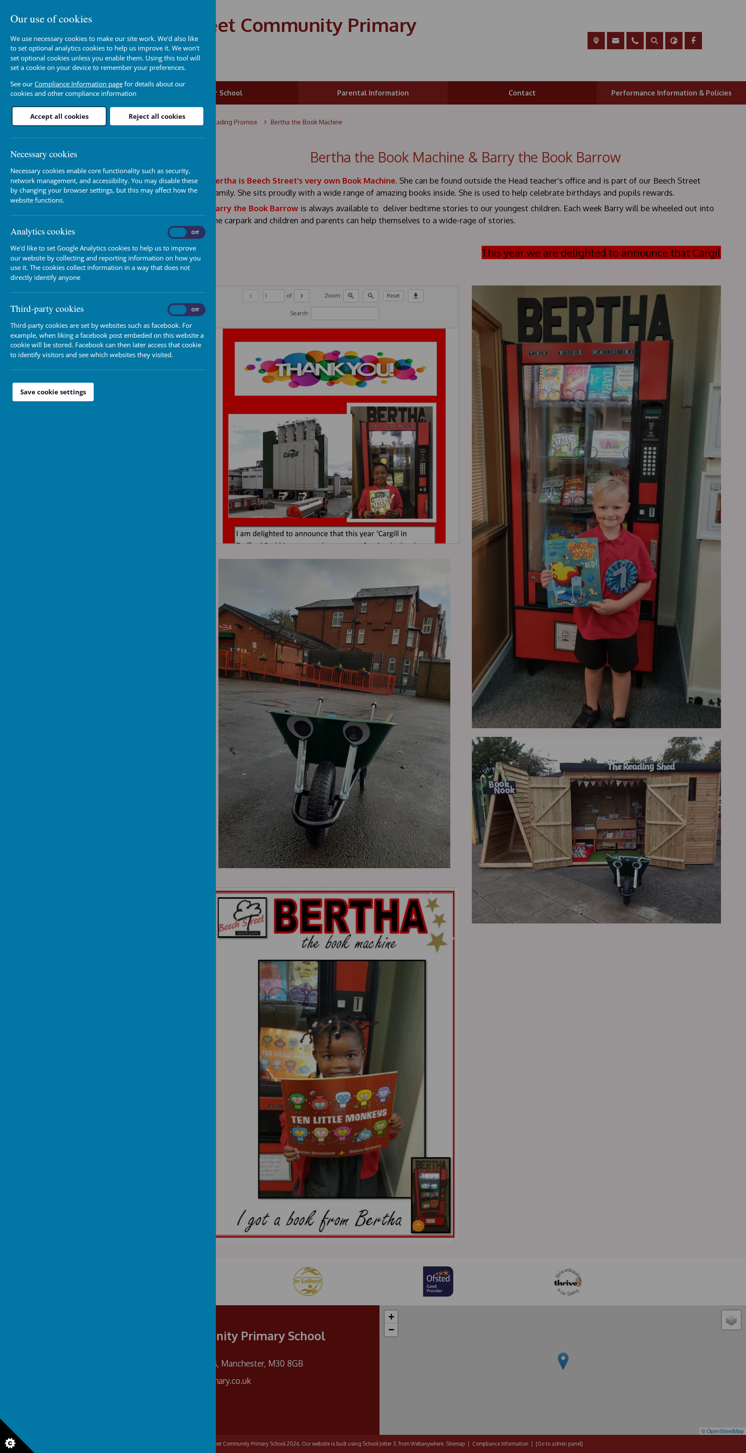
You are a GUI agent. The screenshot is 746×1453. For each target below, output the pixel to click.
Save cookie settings (53, 391)
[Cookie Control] (17, 1435)
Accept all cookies (59, 116)
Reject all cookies (157, 116)
